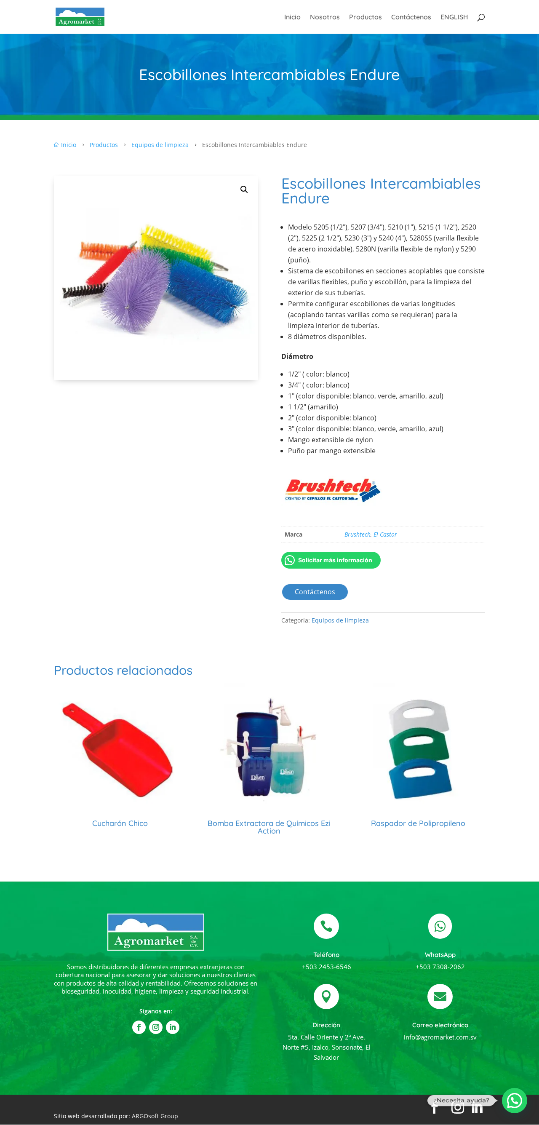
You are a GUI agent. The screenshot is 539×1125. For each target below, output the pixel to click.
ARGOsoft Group (155, 1116)
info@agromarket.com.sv (440, 1037)
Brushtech (357, 534)
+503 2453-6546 (326, 966)
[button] (244, 189)
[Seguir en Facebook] (139, 1027)
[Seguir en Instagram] (156, 1027)
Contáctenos (411, 17)
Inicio (292, 17)
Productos (365, 17)
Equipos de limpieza (340, 620)
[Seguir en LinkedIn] (172, 1027)
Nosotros (325, 17)
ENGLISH (454, 17)
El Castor (385, 534)
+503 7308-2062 (440, 966)
